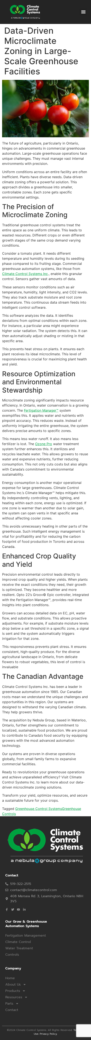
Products (12, 990)
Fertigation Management (25, 935)
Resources (13, 997)
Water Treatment (19, 948)
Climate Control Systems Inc (25, 274)
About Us (13, 984)
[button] (83, 11)
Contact (11, 1009)
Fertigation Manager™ (41, 410)
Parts (9, 1003)
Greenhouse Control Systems (38, 809)
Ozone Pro (43, 444)
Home (10, 978)
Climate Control (18, 941)
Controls (12, 954)
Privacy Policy (48, 1034)
